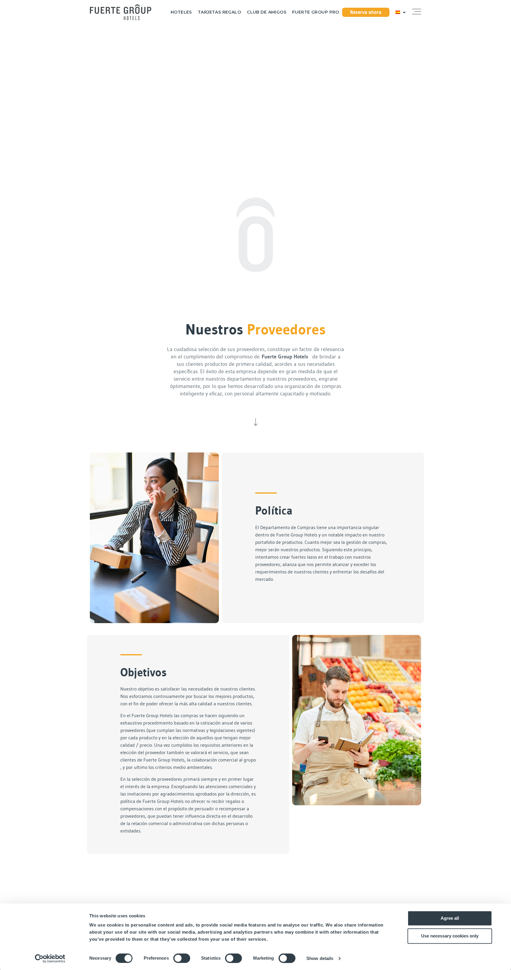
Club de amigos (266, 12)
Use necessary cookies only (449, 935)
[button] (416, 12)
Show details (319, 958)
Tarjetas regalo (219, 12)
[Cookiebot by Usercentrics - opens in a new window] (50, 958)
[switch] (181, 958)
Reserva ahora (365, 12)
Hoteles (181, 12)
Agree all (450, 918)
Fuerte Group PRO (315, 12)
